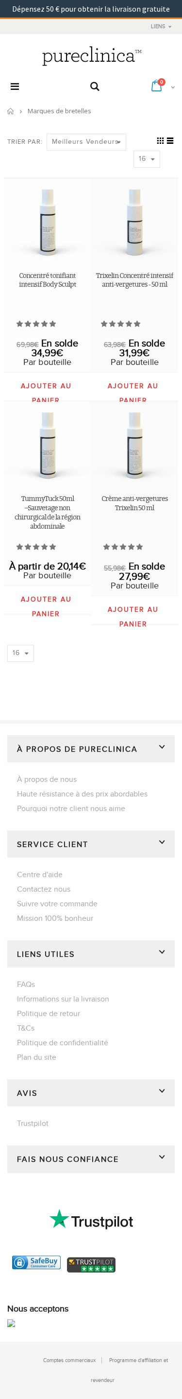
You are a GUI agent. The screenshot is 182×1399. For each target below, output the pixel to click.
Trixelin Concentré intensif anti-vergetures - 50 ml (134, 280)
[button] (37, 324)
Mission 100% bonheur (55, 918)
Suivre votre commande (57, 904)
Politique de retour (48, 1014)
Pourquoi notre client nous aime (71, 808)
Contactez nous (43, 889)
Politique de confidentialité (62, 1043)
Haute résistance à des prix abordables (82, 794)
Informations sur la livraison (63, 999)
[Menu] (15, 87)
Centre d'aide (40, 875)
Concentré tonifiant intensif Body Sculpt (47, 280)
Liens (158, 26)
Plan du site (36, 1057)
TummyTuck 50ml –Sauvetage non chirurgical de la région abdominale (47, 512)
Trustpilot (33, 1123)
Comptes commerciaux (69, 1360)
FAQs (26, 984)
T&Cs (25, 1028)
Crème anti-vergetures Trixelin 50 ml (134, 503)
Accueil (11, 111)
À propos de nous (47, 779)
